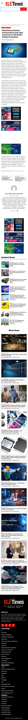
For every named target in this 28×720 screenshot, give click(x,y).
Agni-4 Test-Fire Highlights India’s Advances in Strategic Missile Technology (17, 322)
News (5, 24)
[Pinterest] (9, 625)
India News (9, 24)
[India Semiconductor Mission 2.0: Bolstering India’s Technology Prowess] (14, 472)
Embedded (11, 303)
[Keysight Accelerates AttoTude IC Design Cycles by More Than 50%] (14, 343)
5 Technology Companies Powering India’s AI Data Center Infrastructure (12, 380)
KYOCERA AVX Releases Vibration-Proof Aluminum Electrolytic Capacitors (11, 431)
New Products (8, 27)
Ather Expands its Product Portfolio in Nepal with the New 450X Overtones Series (18, 272)
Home (2, 24)
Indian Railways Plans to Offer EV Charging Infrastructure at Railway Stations (17, 264)
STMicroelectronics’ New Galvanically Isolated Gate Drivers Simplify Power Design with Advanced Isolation (18, 305)
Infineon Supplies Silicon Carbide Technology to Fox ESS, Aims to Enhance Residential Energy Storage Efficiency (13, 457)
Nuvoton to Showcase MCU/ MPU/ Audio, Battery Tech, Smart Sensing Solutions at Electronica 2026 (12, 535)
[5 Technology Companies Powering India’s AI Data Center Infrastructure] (14, 368)
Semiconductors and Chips (5, 455)
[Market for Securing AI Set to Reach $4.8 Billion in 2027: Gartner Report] (14, 497)
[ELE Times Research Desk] (14, 188)
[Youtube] (17, 210)
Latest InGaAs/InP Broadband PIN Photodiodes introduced (7, 178)
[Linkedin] (12, 210)
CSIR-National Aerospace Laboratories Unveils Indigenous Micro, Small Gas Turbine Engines (13, 406)
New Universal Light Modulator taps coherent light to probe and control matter (20, 179)
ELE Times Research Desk (7, 39)
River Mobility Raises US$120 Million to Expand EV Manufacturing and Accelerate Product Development (18, 313)
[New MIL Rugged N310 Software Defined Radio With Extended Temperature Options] (5, 280)
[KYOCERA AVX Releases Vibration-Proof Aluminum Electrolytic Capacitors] (14, 419)
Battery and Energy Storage (5, 429)
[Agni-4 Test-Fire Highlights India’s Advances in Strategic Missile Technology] (5, 321)
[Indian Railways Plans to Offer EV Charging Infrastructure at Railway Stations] (5, 264)
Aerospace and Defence (13, 319)
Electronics (3, 559)
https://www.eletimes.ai (14, 195)
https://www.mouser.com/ (18, 171)
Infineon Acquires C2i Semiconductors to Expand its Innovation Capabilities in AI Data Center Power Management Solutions (12, 587)
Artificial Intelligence (4, 353)
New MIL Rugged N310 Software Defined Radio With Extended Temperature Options (18, 281)
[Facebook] (10, 210)
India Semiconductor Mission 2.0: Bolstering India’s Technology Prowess (12, 483)
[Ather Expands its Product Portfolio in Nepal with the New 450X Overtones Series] (5, 272)
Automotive (11, 262)
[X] (15, 210)
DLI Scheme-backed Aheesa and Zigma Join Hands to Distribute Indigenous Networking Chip (14, 561)
